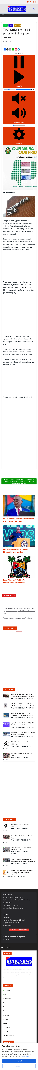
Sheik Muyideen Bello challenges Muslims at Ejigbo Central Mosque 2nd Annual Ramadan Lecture (19, 611)
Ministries (6, 1015)
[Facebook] (4, 49)
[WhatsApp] (13, 49)
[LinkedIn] (18, 49)
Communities (7, 999)
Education (6, 1011)
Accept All (19, 1061)
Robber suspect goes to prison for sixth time (18, 618)
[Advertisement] (18, 266)
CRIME (5, 25)
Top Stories (6, 990)
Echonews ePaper (8, 1035)
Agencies (5, 1019)
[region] (19, 1056)
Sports (5, 1003)
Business (5, 1007)
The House (6, 1027)
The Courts (6, 1031)
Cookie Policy (25, 1056)
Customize (19, 1066)
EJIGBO (10, 25)
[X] (7, 49)
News (4, 995)
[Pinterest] (15, 49)
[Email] (10, 49)
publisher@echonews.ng (15, 908)
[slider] (10, 89)
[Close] (36, 1044)
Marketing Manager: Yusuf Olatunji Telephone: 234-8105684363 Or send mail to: (14, 920)
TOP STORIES (18, 25)
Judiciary (5, 1023)
